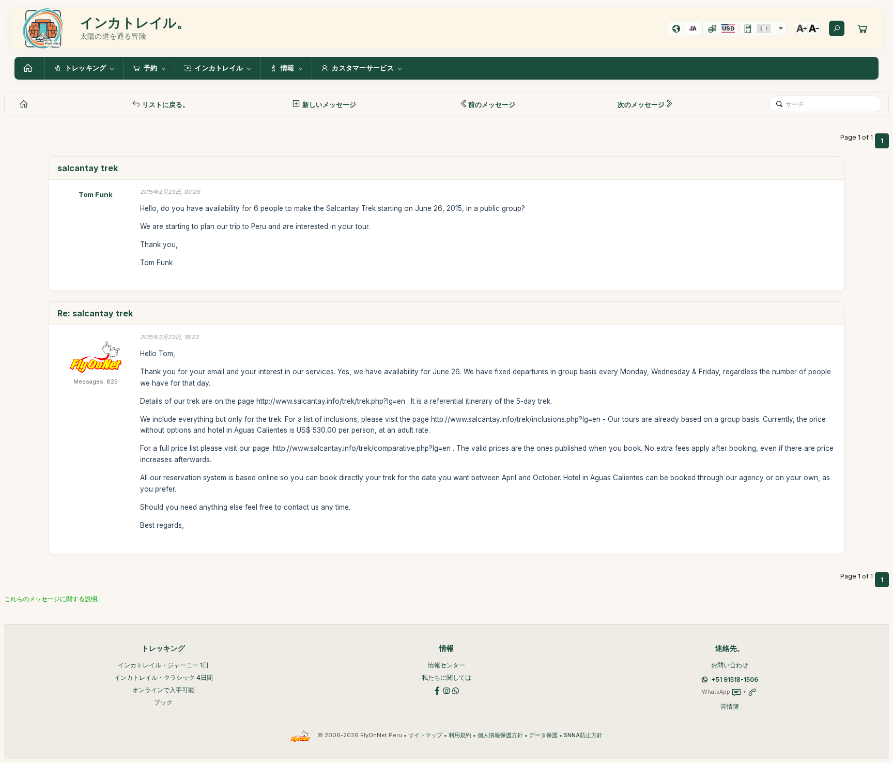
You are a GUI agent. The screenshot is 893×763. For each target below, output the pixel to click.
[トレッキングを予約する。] (862, 28)
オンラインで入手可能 (163, 690)
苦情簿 (729, 706)
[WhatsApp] (455, 690)
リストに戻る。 (165, 104)
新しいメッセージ (328, 104)
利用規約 (460, 735)
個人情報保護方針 (500, 735)
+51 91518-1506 (735, 679)
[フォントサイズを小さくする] (814, 28)
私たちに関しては (446, 677)
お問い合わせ (729, 665)
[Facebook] (437, 690)
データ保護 (543, 735)
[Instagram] (446, 690)
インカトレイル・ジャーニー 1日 (163, 665)
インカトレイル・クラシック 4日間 (163, 677)
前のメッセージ (491, 104)
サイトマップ (425, 735)
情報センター (446, 665)
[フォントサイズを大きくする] (801, 28)
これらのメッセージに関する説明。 (53, 599)
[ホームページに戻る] (29, 68)
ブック (163, 702)
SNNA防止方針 (583, 735)
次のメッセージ (641, 104)
